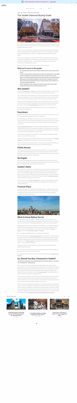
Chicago (33, 91)
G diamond (52, 228)
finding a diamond (29, 240)
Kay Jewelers (35, 180)
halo (30, 230)
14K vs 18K (36, 230)
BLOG (41, 8)
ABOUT (49, 8)
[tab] (35, 323)
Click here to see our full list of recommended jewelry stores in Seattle (41, 292)
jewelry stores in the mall (53, 176)
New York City (26, 91)
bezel (33, 230)
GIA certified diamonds (33, 104)
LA (29, 91)
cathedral (42, 230)
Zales (31, 180)
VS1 (47, 228)
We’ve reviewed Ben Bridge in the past (24, 126)
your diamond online (36, 235)
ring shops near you (43, 272)
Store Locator (30, 8)
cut (42, 228)
